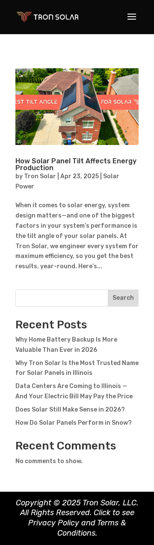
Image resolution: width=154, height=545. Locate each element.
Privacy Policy (53, 523)
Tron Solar (40, 176)
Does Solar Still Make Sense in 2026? (70, 409)
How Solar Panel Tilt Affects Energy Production (75, 164)
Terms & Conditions (91, 528)
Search (123, 297)
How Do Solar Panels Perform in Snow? (73, 422)
